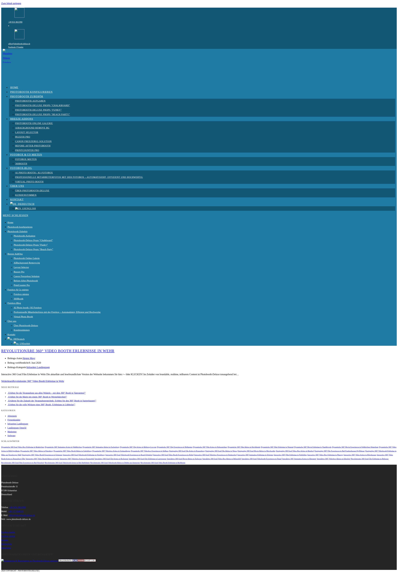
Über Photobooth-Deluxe (26, 325)
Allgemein (12, 416)
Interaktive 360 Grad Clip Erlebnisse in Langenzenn (147, 459)
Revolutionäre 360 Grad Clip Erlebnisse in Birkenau (370, 459)
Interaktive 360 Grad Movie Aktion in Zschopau (184, 459)
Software (11, 435)
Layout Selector (21, 267)
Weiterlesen (32, 381)
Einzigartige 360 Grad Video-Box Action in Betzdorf (295, 451)
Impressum (6, 548)
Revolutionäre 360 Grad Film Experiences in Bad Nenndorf (22, 463)
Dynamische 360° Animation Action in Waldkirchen (63, 447)
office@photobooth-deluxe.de (19, 44)
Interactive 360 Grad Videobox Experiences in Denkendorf (215, 455)
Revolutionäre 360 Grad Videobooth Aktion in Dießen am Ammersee (115, 463)
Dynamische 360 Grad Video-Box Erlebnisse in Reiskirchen (22, 447)
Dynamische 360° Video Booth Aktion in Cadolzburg (72, 451)
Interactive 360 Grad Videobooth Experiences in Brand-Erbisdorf (129, 455)
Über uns (11, 321)
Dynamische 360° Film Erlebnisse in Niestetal (277, 447)
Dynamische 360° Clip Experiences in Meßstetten (174, 447)
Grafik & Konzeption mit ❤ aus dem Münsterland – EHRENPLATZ (72, 571)
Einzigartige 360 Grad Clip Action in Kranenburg (187, 451)
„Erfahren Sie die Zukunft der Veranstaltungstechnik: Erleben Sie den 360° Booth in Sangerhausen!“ (51, 401)
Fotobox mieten (21, 294)
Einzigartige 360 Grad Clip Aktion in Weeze (221, 451)
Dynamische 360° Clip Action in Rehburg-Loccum (138, 447)
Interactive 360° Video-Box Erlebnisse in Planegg (325, 455)
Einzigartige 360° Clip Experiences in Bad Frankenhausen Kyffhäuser (340, 451)
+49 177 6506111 (16, 511)
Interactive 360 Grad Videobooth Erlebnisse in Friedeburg (84, 455)
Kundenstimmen (22, 330)
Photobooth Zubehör (17, 231)
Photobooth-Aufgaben (24, 236)
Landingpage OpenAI (16, 428)
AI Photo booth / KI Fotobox (28, 307)
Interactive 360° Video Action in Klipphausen (360, 455)
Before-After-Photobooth (26, 280)
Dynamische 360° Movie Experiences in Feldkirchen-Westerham (355, 447)
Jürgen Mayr (29, 358)
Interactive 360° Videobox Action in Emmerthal (77, 459)
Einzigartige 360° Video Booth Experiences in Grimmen (42, 455)
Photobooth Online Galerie (27, 258)
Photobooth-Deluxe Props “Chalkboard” (33, 240)
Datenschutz (6, 544)
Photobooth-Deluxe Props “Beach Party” (33, 249)
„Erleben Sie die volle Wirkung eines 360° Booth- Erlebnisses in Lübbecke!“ (41, 404)
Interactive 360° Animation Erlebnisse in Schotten (255, 455)
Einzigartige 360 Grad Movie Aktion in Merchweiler (256, 451)
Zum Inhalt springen (11, 3)
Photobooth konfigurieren (19, 227)
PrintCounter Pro (22, 285)
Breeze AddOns (15, 254)
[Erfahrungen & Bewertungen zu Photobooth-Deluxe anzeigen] (29, 561)
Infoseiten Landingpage (38, 367)
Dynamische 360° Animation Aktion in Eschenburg (101, 447)
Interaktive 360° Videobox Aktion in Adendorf (333, 459)
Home (10, 222)
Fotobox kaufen (8, 532)
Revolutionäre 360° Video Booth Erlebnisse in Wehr (57, 351)
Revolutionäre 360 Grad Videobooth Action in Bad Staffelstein (67, 463)
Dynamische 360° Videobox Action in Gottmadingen (111, 451)
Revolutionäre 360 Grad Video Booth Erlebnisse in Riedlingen (163, 463)
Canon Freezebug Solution (26, 276)
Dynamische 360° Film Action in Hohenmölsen (210, 447)
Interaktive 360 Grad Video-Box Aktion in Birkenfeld (221, 459)
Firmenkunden (13, 420)
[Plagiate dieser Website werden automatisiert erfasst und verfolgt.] (77, 561)
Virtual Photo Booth (23, 316)
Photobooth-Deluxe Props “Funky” (31, 245)
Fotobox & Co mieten (18, 289)
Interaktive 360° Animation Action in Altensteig (299, 459)
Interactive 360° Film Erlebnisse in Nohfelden (290, 455)
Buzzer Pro (19, 272)
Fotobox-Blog (14, 303)
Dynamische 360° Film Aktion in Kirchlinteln (244, 447)
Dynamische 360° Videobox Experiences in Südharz (150, 451)
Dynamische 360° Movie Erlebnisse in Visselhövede (312, 447)
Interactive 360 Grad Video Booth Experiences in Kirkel (173, 455)
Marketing (11, 432)
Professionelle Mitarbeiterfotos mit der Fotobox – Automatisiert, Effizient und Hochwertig (57, 312)
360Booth (18, 298)
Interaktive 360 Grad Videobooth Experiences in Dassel (262, 459)
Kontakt (11, 334)
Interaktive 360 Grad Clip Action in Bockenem (111, 459)
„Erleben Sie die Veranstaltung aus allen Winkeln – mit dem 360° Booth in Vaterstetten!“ (46, 393)
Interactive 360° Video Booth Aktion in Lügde (42, 459)
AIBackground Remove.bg (27, 263)
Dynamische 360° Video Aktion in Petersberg (36, 451)
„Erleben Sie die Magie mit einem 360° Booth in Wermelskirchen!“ (37, 397)
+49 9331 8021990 (15, 22)
